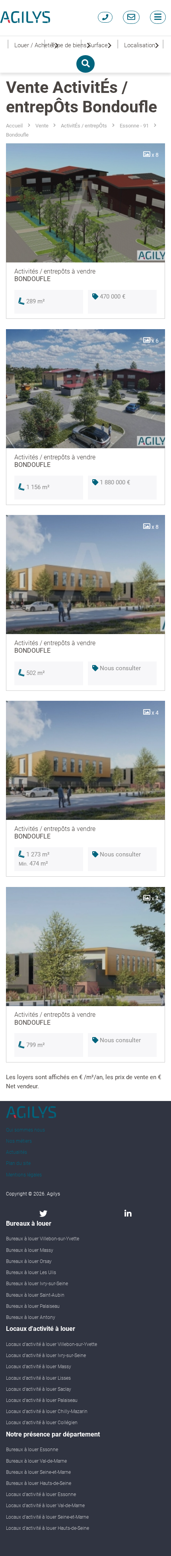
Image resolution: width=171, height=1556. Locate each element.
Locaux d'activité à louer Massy (38, 1366)
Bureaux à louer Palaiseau (33, 1306)
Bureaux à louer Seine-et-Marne (38, 1472)
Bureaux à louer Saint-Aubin (35, 1295)
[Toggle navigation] (158, 17)
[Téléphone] (105, 17)
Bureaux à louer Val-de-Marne (36, 1461)
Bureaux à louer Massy (29, 1250)
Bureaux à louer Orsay (29, 1261)
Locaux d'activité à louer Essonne (41, 1494)
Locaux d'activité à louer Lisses (38, 1378)
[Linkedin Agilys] (128, 1214)
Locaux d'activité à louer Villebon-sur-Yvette (51, 1344)
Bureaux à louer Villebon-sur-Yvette (42, 1239)
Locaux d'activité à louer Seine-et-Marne (47, 1517)
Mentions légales (24, 1175)
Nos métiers (19, 1141)
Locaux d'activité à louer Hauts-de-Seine (47, 1528)
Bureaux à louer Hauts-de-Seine (38, 1483)
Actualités (16, 1152)
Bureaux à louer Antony (30, 1317)
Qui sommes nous (25, 1130)
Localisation (139, 45)
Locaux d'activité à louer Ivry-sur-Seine (46, 1355)
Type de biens (65, 45)
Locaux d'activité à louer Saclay (38, 1389)
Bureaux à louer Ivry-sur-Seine (37, 1283)
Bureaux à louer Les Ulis (31, 1272)
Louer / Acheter (28, 45)
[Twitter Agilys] (43, 1214)
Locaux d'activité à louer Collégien (42, 1422)
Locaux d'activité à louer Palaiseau (42, 1400)
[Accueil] (25, 17)
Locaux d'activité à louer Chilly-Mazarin (46, 1411)
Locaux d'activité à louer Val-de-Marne (45, 1505)
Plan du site (18, 1163)
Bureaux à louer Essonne (32, 1449)
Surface (97, 45)
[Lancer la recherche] (85, 64)
